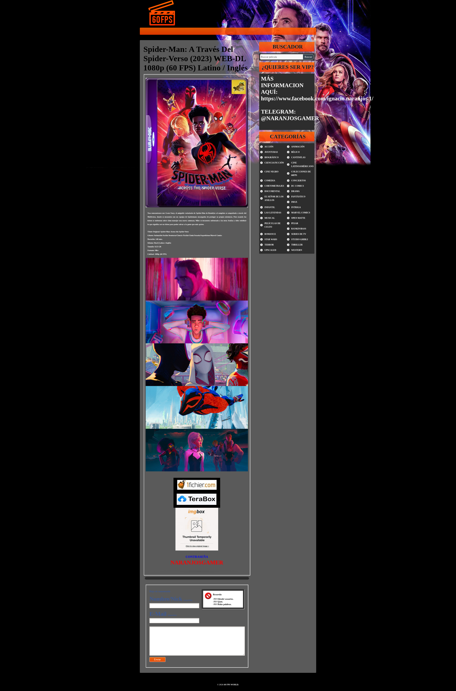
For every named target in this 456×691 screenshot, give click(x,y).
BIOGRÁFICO (272, 157)
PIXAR (294, 223)
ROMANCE (270, 234)
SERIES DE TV (298, 234)
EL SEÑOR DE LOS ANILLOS (274, 198)
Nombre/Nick (170, 599)
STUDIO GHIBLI (299, 239)
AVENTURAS (271, 152)
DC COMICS (297, 186)
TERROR (269, 245)
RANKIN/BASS (298, 228)
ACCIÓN (269, 146)
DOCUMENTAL (272, 191)
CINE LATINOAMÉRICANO (302, 165)
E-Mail (163, 614)
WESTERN (296, 250)
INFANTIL (270, 207)
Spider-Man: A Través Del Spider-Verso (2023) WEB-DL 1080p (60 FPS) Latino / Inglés (195, 58)
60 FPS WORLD (162, 13)
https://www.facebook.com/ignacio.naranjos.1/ (317, 98)
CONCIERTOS (298, 180)
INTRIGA (296, 207)
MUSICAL (270, 218)
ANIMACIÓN (298, 146)
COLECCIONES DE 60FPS (301, 173)
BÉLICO (295, 152)
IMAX (294, 202)
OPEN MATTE (298, 218)
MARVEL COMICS (300, 212)
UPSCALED (270, 250)
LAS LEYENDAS (273, 212)
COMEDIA (270, 180)
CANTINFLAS (298, 157)
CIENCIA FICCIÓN (274, 163)
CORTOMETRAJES (274, 186)
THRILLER (297, 245)
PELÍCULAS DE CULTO (273, 225)
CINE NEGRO (271, 171)
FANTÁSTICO (298, 196)
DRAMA (295, 191)
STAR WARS (271, 239)
